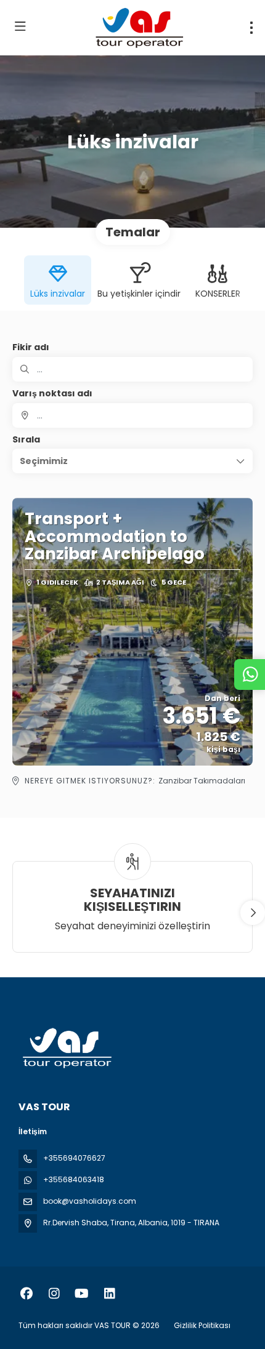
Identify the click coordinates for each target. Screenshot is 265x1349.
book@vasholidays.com (89, 1201)
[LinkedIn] (109, 1293)
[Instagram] (54, 1293)
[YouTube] (81, 1293)
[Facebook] (26, 1293)
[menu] (251, 27)
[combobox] (132, 415)
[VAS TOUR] (65, 1048)
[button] (132, 461)
